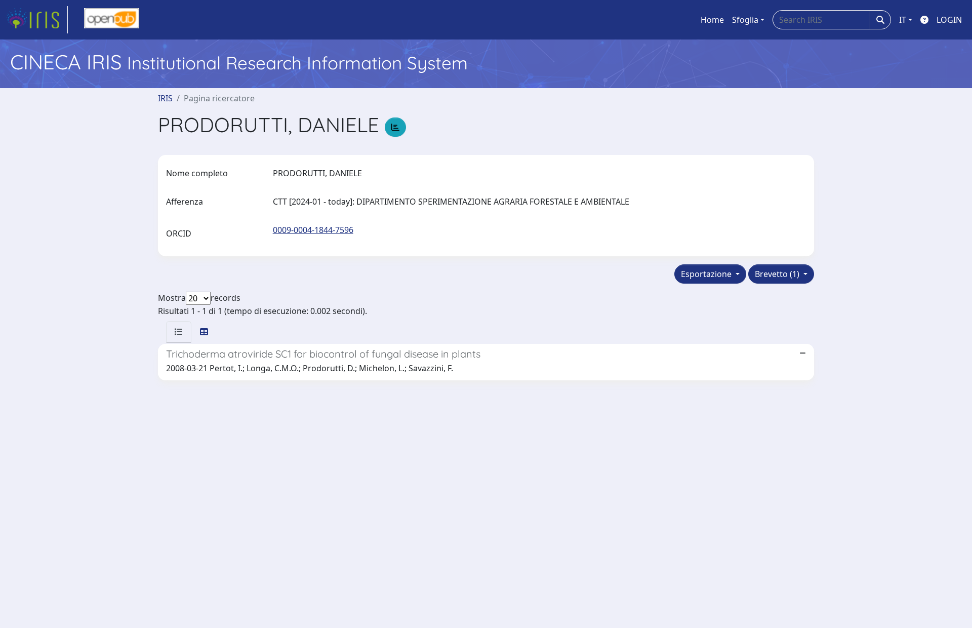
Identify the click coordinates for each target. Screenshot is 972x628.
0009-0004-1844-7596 (313, 230)
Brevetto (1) (778, 274)
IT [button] (902, 19)
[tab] (178, 331)
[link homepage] (37, 19)
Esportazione (707, 274)
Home (712, 19)
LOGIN (949, 19)
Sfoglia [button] (745, 19)
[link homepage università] (111, 19)
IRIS (165, 98)
